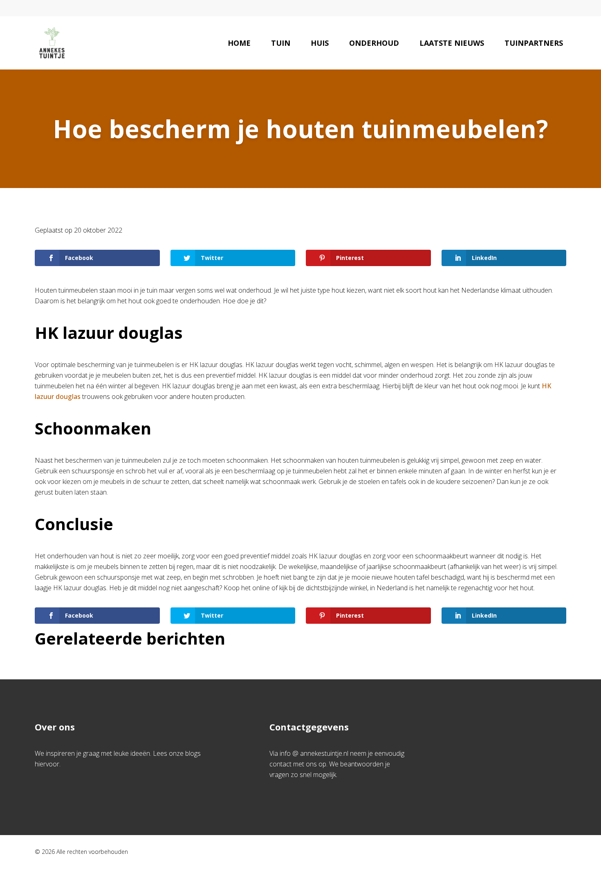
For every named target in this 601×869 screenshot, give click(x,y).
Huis (320, 43)
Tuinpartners (534, 43)
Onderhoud (374, 43)
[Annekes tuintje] (52, 43)
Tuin (280, 43)
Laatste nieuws (451, 43)
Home (239, 43)
